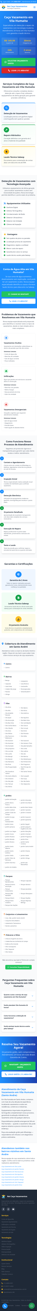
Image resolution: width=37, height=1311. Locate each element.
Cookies (17, 1305)
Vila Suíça (24, 779)
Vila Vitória (8, 786)
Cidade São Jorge (10, 689)
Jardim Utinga (25, 858)
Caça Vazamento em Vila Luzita (11, 1166)
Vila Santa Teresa (26, 771)
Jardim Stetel (25, 855)
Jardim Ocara (9, 834)
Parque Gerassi (25, 884)
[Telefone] (5, 1306)
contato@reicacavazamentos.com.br (15, 1289)
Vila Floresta (24, 733)
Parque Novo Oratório (9, 901)
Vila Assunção (9, 720)
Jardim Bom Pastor (27, 807)
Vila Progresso (25, 764)
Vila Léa (23, 754)
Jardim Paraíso (10, 837)
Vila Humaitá (9, 746)
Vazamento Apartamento (9, 1222)
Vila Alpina (24, 708)
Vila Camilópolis (26, 723)
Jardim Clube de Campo (10, 813)
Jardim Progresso (26, 837)
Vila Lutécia (24, 751)
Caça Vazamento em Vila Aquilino (12, 1174)
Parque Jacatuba (26, 889)
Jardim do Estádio (11, 867)
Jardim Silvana (25, 851)
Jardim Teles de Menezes (10, 859)
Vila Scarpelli (25, 776)
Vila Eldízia (8, 733)
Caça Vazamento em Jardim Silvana (13, 1177)
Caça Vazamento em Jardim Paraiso (13, 1169)
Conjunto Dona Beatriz (12, 921)
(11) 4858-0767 (8, 1283)
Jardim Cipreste (26, 810)
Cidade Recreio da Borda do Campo (16, 941)
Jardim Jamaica (10, 827)
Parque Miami (9, 898)
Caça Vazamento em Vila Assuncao (12, 1172)
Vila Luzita (8, 754)
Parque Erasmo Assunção (10, 885)
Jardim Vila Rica (10, 863)
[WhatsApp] (32, 1306)
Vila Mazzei (8, 759)
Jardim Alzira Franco (9, 804)
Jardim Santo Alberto (9, 847)
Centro (7, 667)
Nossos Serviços (7, 1266)
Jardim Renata (9, 839)
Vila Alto (7, 710)
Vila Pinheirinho (26, 762)
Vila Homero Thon (26, 743)
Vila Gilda (24, 736)
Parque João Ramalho (9, 894)
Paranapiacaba (25, 689)
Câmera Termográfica (8, 1244)
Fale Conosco (6, 1271)
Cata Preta (8, 686)
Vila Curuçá (24, 728)
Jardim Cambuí (10, 810)
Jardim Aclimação (10, 799)
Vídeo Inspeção (6, 1247)
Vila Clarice (24, 725)
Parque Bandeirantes (9, 881)
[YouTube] (13, 1209)
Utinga (7, 694)
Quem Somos (6, 1263)
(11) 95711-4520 (8, 1286)
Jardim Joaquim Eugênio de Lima (26, 828)
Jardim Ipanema (26, 820)
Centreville (24, 686)
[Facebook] (3, 1209)
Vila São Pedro (25, 781)
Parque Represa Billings (26, 901)
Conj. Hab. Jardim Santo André (15, 918)
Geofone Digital (6, 1241)
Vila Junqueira (9, 748)
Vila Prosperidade (11, 767)
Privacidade (10, 1305)
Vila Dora (8, 731)
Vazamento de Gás (7, 1232)
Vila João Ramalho (26, 746)
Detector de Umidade (8, 1254)
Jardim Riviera (9, 842)
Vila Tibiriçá (9, 784)
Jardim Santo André (27, 846)
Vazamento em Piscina (9, 1227)
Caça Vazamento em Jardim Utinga (13, 1180)
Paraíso (7, 692)
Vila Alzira (24, 710)
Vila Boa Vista (9, 723)
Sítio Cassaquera (10, 946)
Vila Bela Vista (25, 720)
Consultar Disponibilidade (19, 967)
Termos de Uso (26, 1305)
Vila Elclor (24, 731)
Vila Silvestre (9, 779)
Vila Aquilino (25, 718)
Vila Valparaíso (25, 784)
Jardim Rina (24, 839)
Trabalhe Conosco (7, 1274)
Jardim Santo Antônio (9, 852)
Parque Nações (25, 898)
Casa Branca (25, 684)
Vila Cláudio (9, 728)
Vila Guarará (25, 741)
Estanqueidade (6, 1252)
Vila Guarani (9, 741)
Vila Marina (24, 756)
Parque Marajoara (26, 893)
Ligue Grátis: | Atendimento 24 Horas (19, 2)
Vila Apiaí (8, 718)
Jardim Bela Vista (10, 807)
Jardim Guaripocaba (9, 820)
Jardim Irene (9, 824)
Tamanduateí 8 (25, 692)
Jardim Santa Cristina (25, 843)
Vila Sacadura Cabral (9, 772)
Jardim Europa (9, 817)
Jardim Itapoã (25, 824)
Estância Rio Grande (11, 944)
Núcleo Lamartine (11, 926)
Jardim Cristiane (26, 812)
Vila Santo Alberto (11, 776)
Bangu (7, 680)
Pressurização (6, 1249)
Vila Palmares (9, 762)
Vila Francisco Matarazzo (9, 737)
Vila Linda (24, 748)
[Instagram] (8, 1209)
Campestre (24, 681)
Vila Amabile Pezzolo (9, 714)
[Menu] (34, 7)
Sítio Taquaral (9, 949)
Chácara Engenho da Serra (13, 939)
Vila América (25, 713)
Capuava (8, 684)
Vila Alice (8, 707)
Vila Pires (8, 764)
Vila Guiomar (9, 743)
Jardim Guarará (26, 817)
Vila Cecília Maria (10, 725)
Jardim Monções (26, 831)
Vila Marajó (8, 756)
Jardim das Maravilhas (24, 863)
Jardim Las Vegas (10, 831)
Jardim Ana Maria (26, 803)
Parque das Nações (11, 905)
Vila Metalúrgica (26, 759)
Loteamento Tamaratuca (13, 923)
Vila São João (9, 781)
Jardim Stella (9, 855)
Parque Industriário (9, 890)
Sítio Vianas (9, 952)
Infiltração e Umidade (8, 1224)
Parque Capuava (26, 881)
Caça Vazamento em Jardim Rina (12, 1185)
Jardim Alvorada (26, 800)
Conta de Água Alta (8, 1219)
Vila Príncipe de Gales (26, 768)
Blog (3, 1269)
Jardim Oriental (26, 834)
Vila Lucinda (9, 751)
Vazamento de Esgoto (8, 1230)
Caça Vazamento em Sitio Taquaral (12, 1182)
